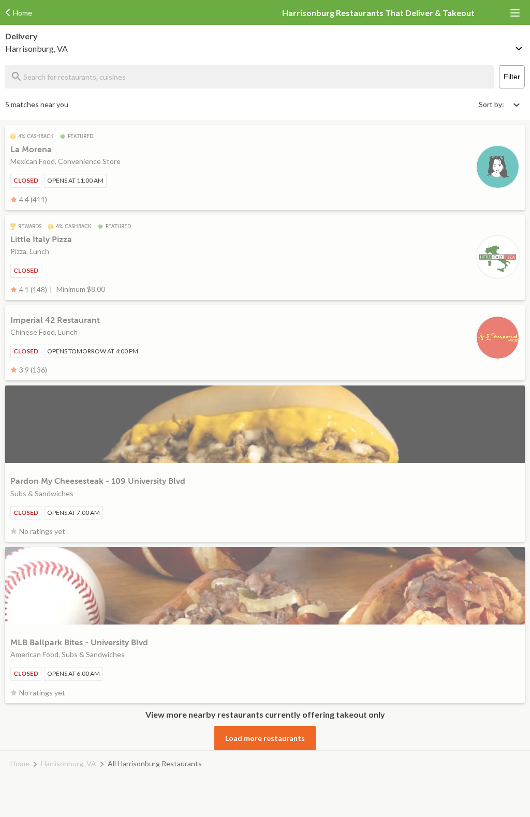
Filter (512, 76)
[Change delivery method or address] (519, 46)
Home (20, 763)
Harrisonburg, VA (68, 763)
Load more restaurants (265, 738)
